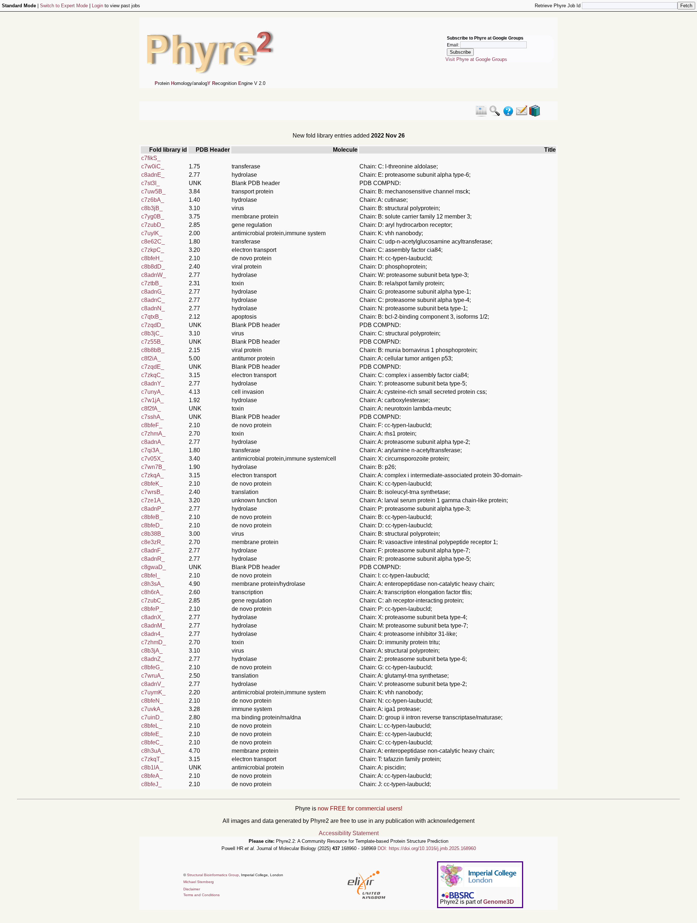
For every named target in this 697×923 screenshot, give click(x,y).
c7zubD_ (152, 225)
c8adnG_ (153, 292)
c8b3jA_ (152, 651)
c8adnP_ (152, 509)
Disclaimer (191, 889)
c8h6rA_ (152, 592)
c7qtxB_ (151, 317)
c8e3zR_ (152, 542)
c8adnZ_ (152, 659)
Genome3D (498, 902)
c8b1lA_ (152, 767)
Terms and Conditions (201, 895)
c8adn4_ (152, 634)
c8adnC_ (153, 300)
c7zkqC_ (152, 375)
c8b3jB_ (152, 208)
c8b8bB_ (152, 350)
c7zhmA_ (153, 433)
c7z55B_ (152, 342)
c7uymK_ (153, 692)
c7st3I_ (150, 183)
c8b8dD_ (153, 267)
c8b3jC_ (152, 333)
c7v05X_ (152, 459)
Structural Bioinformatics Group (213, 875)
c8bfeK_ (152, 484)
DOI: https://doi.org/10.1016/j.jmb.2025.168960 (427, 848)
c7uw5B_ (153, 191)
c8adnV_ (152, 684)
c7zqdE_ (152, 367)
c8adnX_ (152, 617)
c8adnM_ (153, 625)
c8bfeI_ (150, 575)
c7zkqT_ (152, 759)
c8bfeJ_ (151, 784)
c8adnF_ (152, 550)
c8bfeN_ (152, 701)
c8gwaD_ (153, 567)
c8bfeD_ (152, 525)
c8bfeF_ (151, 425)
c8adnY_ (152, 383)
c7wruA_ (152, 676)
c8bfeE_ (152, 734)
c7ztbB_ (151, 283)
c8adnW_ (153, 275)
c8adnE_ (152, 175)
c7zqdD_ (152, 325)
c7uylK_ (151, 233)
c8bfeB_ (152, 517)
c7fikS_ (150, 158)
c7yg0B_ (152, 216)
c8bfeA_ (152, 776)
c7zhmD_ (153, 642)
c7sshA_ (152, 417)
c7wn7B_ (153, 467)
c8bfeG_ (152, 667)
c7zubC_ (152, 600)
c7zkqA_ (152, 475)
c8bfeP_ (152, 609)
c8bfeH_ (152, 258)
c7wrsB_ (152, 492)
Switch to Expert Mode (64, 5)
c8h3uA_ (152, 751)
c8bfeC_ (152, 742)
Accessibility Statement (349, 833)
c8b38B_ (152, 534)
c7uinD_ (152, 717)
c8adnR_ (153, 559)
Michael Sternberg (198, 882)
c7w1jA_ (152, 400)
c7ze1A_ (152, 500)
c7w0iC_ (152, 166)
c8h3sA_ (152, 584)
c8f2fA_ (151, 408)
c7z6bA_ (152, 200)
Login (97, 5)
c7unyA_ (152, 392)
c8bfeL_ (151, 726)
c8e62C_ (153, 241)
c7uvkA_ (152, 709)
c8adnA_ (152, 442)
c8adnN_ (153, 308)
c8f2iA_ (151, 358)
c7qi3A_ (152, 450)
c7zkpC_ (152, 250)
